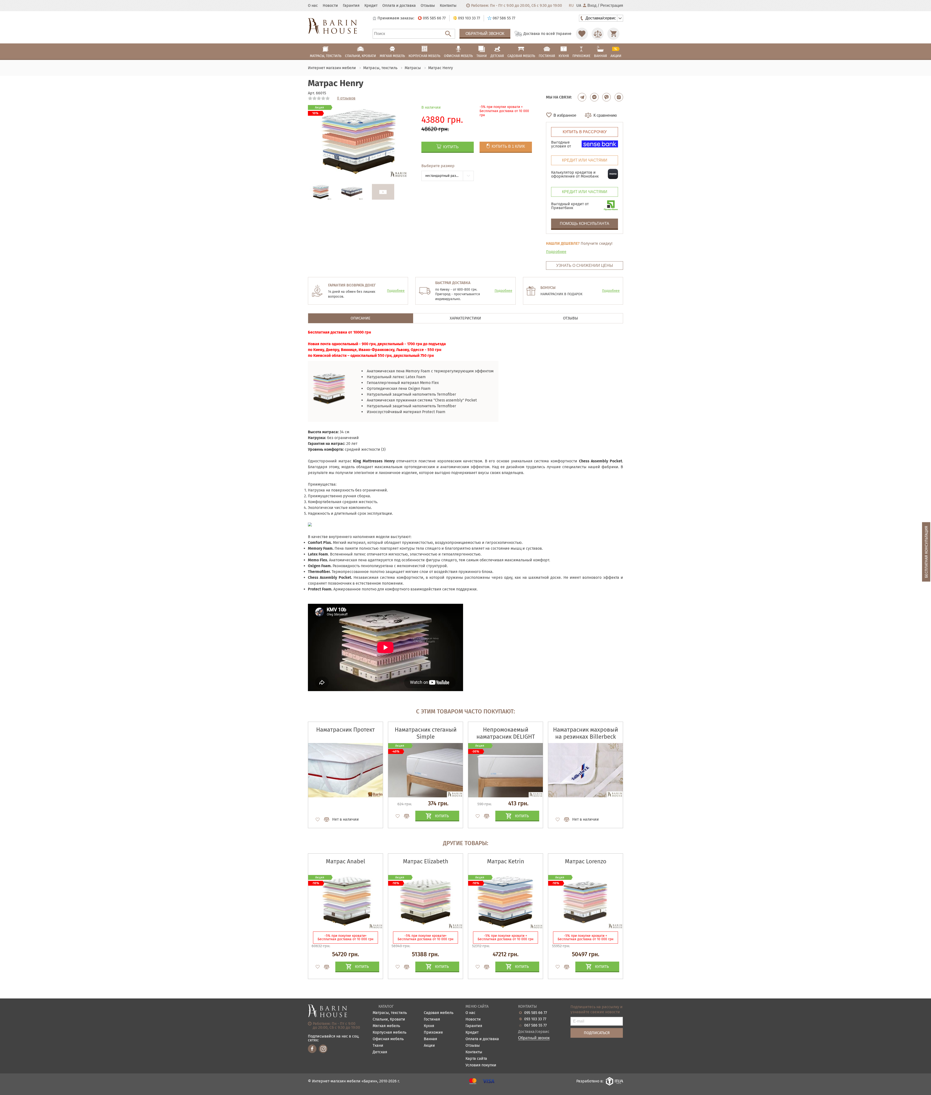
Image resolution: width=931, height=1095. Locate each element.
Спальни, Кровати (389, 1019)
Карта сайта (476, 1059)
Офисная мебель (388, 1039)
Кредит (370, 6)
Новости (330, 6)
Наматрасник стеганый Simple (426, 733)
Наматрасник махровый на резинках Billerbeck (585, 733)
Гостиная (432, 1019)
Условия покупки (481, 1065)
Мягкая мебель (386, 1026)
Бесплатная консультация (926, 552)
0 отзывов (346, 98)
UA (578, 6)
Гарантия (351, 6)
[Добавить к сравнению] (324, 819)
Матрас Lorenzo (585, 861)
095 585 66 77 (535, 1013)
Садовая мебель (438, 1013)
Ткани (378, 1046)
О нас (313, 6)
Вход (591, 6)
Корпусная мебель (389, 1032)
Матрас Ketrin (505, 861)
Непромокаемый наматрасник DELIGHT (505, 733)
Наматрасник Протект (345, 729)
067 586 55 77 (535, 1025)
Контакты (448, 6)
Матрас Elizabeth (425, 861)
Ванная (430, 1039)
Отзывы (428, 6)
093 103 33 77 (535, 1019)
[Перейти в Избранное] (582, 34)
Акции (429, 1046)
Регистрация (611, 6)
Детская (380, 1052)
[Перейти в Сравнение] (598, 34)
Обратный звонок (485, 34)
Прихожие (433, 1032)
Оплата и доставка (399, 6)
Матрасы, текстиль (390, 1013)
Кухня (429, 1026)
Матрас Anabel (345, 861)
